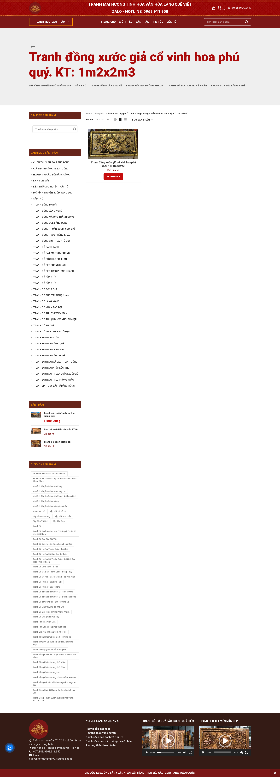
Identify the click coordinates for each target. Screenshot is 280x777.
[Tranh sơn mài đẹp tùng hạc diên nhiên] (36, 417)
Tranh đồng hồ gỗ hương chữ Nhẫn (49, 662)
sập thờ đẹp (59, 521)
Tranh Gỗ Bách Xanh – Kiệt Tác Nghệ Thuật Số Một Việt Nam (54, 532)
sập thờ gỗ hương (41, 516)
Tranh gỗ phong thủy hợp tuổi (47, 582)
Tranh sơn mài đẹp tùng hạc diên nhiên (59, 414)
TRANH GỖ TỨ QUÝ (43, 325)
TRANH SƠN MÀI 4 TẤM (46, 337)
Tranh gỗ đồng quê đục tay (46, 617)
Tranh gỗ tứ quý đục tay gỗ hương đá (51, 602)
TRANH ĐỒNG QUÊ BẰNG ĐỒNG (50, 223)
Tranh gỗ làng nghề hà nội (45, 567)
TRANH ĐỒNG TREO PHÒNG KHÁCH (52, 235)
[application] (168, 741)
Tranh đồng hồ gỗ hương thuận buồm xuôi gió (54, 677)
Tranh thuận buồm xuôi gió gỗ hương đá (52, 637)
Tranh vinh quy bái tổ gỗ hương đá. (49, 650)
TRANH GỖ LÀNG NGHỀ (46, 301)
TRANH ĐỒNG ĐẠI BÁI (45, 204)
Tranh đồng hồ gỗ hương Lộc (46, 672)
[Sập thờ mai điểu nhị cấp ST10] (36, 432)
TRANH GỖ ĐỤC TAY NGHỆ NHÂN (51, 295)
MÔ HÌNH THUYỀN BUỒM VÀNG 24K (52, 192)
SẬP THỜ (38, 198)
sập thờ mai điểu (63, 516)
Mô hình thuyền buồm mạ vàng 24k (49, 491)
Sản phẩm (100, 113)
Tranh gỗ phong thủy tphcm (46, 587)
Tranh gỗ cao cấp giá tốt (45, 539)
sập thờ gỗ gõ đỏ (58, 511)
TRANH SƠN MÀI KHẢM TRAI (49, 349)
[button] (168, 740)
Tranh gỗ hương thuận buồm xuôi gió (50, 549)
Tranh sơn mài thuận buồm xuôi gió (49, 632)
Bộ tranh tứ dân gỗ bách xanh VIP (49, 474)
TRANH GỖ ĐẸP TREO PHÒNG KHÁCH (53, 271)
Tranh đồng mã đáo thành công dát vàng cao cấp (54, 683)
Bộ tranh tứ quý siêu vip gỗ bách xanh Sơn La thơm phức (54, 479)
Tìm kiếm (247, 22)
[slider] (165, 752)
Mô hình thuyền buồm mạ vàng (47, 486)
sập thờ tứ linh (40, 521)
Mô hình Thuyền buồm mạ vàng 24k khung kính (54, 496)
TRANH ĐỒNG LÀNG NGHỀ (47, 211)
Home (89, 113)
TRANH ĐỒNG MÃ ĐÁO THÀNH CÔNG (53, 217)
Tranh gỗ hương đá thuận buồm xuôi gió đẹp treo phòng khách (54, 560)
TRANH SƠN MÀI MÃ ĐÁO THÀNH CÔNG (55, 361)
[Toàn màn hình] (190, 752)
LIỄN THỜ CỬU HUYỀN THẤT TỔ (50, 186)
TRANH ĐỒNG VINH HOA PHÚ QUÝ (51, 241)
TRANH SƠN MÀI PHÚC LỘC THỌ (51, 367)
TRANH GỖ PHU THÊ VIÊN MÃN (50, 313)
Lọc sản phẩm (141, 120)
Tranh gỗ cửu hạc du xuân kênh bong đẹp (52, 544)
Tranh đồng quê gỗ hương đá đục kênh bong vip (54, 691)
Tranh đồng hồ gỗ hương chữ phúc (49, 667)
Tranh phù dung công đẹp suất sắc (49, 627)
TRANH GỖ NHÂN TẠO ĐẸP (47, 307)
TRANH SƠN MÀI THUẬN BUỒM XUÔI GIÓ (55, 373)
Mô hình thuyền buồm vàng (46, 501)
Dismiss (275, 773)
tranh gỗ (37, 526)
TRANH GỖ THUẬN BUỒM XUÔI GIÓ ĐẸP (55, 319)
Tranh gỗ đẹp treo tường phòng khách (51, 612)
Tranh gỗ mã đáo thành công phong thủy (52, 572)
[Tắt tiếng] (185, 752)
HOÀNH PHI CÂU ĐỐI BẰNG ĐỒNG (51, 174)
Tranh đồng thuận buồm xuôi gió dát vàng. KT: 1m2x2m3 (53, 699)
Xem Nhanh (136, 134)
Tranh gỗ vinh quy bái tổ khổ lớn (48, 607)
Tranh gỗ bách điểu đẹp (57, 442)
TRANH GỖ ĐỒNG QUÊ (45, 289)
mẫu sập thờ (39, 511)
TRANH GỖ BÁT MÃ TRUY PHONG (51, 253)
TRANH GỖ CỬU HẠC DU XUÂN (50, 259)
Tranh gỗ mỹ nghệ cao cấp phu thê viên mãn (54, 577)
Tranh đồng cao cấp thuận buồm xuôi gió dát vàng (54, 656)
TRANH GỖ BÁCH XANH (46, 247)
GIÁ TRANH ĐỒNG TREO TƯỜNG (51, 168)
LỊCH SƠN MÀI (41, 180)
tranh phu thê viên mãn (44, 622)
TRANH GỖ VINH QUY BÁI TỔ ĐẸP (51, 331)
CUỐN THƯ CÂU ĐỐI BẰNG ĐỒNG (51, 162)
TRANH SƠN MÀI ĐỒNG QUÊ (48, 343)
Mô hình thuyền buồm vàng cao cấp (50, 506)
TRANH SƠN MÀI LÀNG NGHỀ (49, 355)
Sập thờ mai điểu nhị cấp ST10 (60, 429)
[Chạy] (146, 752)
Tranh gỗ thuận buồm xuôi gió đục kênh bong (54, 597)
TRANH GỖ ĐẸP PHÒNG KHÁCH (50, 265)
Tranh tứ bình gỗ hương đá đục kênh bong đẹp (53, 643)
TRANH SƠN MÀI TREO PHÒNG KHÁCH (54, 380)
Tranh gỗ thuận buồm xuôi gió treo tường (53, 592)
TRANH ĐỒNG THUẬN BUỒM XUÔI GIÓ (54, 229)
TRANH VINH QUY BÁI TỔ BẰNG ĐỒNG (54, 386)
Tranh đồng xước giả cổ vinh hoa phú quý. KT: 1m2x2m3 (113, 164)
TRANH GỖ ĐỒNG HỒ (44, 277)
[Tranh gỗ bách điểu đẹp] (36, 444)
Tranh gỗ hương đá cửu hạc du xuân (50, 554)
